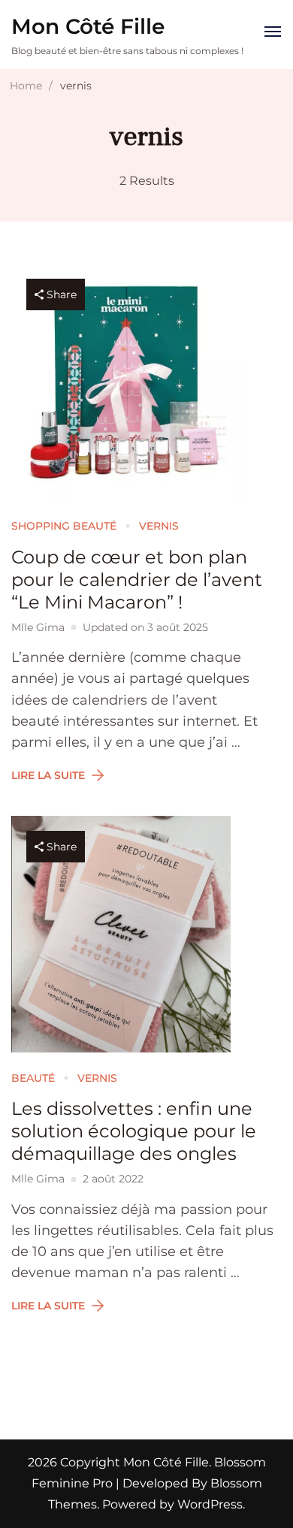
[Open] (273, 32)
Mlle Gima (38, 627)
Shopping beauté (63, 526)
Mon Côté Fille (88, 26)
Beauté (33, 1078)
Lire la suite (48, 775)
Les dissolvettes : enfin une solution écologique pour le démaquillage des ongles (133, 1131)
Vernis (159, 526)
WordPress (210, 1504)
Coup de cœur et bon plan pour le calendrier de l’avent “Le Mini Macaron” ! (136, 579)
